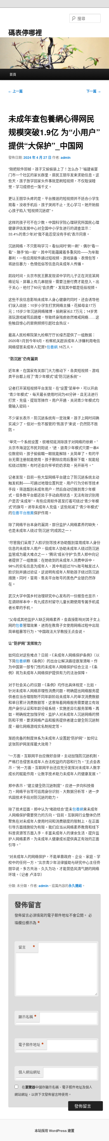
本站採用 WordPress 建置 (54, 1130)
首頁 (13, 74)
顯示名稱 (27, 1016)
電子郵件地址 (31, 1044)
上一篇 (15, 91)
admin (65, 157)
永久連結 (75, 885)
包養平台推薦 (23, 512)
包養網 (52, 346)
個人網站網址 (29, 1071)
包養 (19, 625)
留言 (26, 947)
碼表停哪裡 (25, 32)
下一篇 (93, 91)
